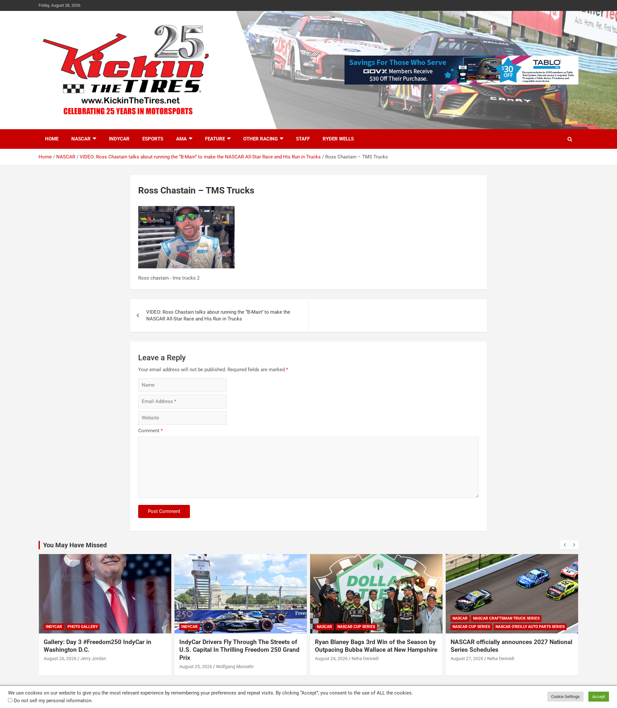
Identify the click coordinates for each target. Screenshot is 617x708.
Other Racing (260, 139)
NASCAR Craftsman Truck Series (506, 618)
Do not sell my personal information (52, 701)
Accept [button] (598, 696)
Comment (150, 431)
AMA (181, 139)
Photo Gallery (82, 626)
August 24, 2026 (331, 658)
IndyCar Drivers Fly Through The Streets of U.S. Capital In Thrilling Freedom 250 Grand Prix (239, 649)
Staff (303, 139)
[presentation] (564, 545)
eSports (152, 139)
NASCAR (81, 139)
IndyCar (119, 139)
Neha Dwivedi (365, 658)
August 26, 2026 (60, 658)
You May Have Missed (75, 545)
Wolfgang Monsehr (235, 666)
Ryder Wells (338, 139)
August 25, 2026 (195, 666)
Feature (215, 139)
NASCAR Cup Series (356, 626)
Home (51, 139)
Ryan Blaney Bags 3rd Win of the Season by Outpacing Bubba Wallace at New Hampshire (376, 646)
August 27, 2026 (467, 658)
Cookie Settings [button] (565, 696)
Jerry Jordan (93, 658)
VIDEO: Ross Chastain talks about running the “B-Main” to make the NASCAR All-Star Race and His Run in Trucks (218, 315)
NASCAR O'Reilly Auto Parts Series (530, 626)
